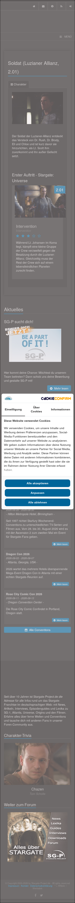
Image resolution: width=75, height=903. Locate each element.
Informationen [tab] (60, 409)
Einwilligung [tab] (13, 409)
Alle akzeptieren (37, 483)
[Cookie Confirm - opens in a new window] (56, 398)
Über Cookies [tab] (36, 409)
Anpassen (37, 492)
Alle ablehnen (37, 502)
